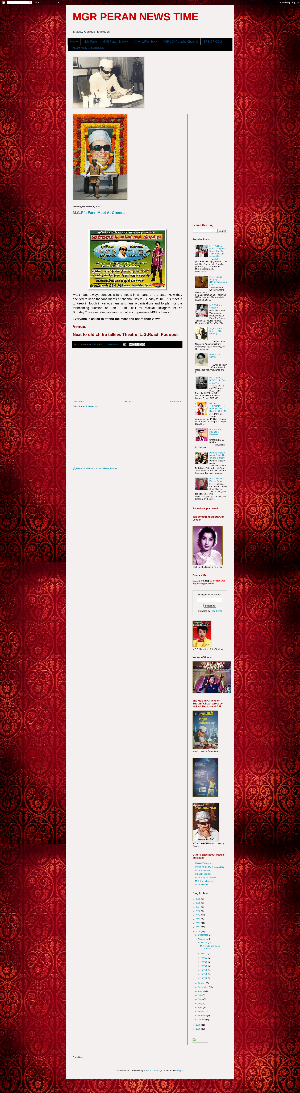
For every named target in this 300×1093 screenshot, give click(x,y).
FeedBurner (216, 611)
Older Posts (175, 401)
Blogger (179, 1070)
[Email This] (130, 344)
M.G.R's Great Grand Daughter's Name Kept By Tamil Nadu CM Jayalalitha (217, 251)
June (200, 999)
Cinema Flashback (145, 41)
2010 (198, 931)
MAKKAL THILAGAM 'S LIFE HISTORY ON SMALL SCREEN (218, 407)
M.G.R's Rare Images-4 (215, 306)
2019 (198, 903)
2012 (198, 923)
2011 (198, 927)
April (200, 1007)
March (201, 1011)
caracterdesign (155, 1070)
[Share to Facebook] (140, 344)
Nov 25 (204, 942)
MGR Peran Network (115, 41)
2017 (198, 907)
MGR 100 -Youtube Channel (180, 41)
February (202, 1015)
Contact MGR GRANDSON (87, 48)
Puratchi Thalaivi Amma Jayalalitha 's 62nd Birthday (217, 455)
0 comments (113, 344)
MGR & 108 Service (214, 355)
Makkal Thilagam (203, 863)
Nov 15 (204, 966)
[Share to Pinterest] (143, 344)
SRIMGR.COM (212, 41)
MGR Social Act (202, 870)
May (200, 1003)
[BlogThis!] (133, 344)
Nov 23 (204, 953)
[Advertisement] (127, 374)
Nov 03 (204, 978)
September (203, 987)
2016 (198, 911)
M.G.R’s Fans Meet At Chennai (100, 213)
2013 (198, 919)
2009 (198, 1025)
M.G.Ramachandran (204, 881)
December (203, 935)
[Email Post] (124, 344)
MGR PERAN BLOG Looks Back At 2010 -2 (218, 380)
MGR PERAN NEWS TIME (135, 17)
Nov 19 (204, 962)
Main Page (90, 41)
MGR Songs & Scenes (205, 877)
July (200, 995)
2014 (198, 915)
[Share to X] (137, 344)
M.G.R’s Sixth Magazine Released (215, 432)
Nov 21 (204, 958)
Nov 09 (204, 970)
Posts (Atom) (92, 406)
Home (74, 41)
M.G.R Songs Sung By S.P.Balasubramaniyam (218, 281)
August (201, 991)
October (202, 983)
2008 (198, 1029)
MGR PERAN (201, 884)
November (203, 939)
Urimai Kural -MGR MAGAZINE (209, 867)
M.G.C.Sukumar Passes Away (216, 479)
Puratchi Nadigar (203, 874)
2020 (198, 899)
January (202, 1019)
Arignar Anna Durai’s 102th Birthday (215, 331)
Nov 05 (204, 974)
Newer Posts (80, 401)
